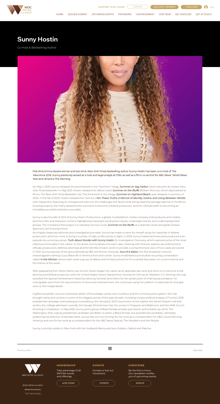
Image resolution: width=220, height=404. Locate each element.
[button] (191, 7)
